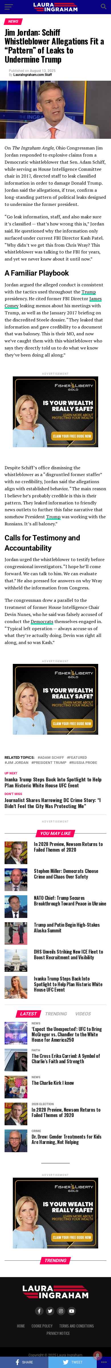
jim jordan (17, 763)
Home (21, 1326)
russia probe (84, 763)
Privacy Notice (58, 1333)
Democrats (42, 621)
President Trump (50, 763)
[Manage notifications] (97, 1355)
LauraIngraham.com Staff (32, 75)
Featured (78, 758)
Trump (88, 292)
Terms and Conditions (76, 1326)
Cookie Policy (42, 1326)
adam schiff (52, 758)
